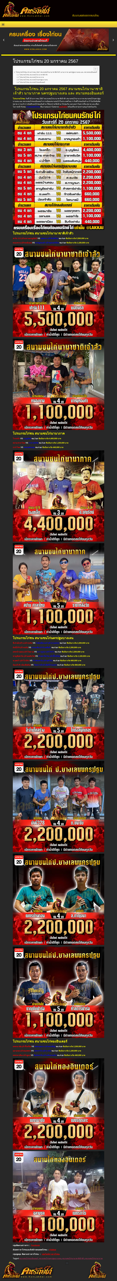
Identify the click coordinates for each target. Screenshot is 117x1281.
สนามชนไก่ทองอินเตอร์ (28, 1258)
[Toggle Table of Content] (94, 69)
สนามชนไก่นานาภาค (94, 1258)
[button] (3, 24)
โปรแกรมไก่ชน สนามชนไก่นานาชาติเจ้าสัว (33, 75)
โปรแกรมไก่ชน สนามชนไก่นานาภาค (31, 77)
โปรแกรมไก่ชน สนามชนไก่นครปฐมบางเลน (33, 80)
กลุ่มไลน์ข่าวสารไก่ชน (51, 1254)
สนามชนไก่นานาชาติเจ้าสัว (73, 1258)
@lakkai (52, 1250)
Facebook (35, 1245)
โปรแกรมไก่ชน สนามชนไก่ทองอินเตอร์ (32, 82)
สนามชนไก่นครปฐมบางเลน (50, 1258)
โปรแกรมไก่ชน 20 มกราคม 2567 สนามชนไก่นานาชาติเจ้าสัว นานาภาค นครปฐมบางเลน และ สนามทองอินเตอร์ (56, 72)
